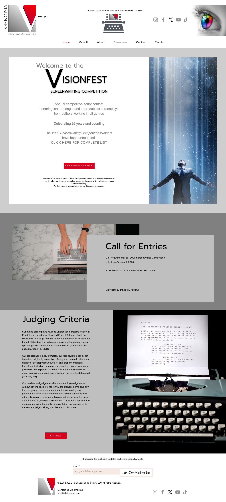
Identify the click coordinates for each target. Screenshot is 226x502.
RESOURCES (30, 338)
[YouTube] (178, 492)
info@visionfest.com (68, 493)
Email (76, 466)
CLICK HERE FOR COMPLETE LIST (79, 142)
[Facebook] (163, 492)
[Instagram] (155, 492)
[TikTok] (185, 492)
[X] (170, 492)
